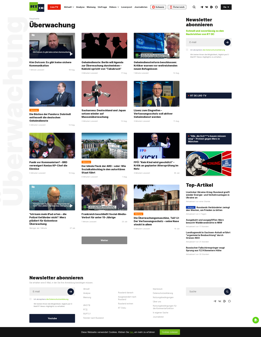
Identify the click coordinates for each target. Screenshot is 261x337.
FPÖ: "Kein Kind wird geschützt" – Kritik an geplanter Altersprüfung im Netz (156, 165)
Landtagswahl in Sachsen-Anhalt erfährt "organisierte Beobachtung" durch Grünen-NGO (208, 235)
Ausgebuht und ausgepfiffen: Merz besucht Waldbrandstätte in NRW (205, 221)
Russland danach (125, 292)
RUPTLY (87, 313)
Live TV (54, 7)
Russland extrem (125, 303)
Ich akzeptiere (207, 50)
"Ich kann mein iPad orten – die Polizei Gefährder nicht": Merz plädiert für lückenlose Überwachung (47, 219)
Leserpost (126, 7)
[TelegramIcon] (202, 7)
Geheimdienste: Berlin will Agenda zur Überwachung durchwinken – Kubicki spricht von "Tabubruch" (102, 65)
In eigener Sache (160, 312)
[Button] (227, 42)
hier (131, 332)
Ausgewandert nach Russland (127, 298)
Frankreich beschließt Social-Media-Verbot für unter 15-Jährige (104, 216)
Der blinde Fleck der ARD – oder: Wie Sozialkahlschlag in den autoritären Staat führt (104, 169)
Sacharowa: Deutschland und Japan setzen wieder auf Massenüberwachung (104, 113)
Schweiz (160, 7)
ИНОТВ (86, 305)
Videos (112, 7)
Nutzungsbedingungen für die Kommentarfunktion (165, 307)
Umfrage (102, 7)
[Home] (36, 7)
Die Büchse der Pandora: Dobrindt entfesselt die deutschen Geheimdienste (50, 117)
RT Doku (122, 308)
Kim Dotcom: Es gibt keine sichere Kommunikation (50, 64)
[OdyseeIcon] (216, 7)
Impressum (157, 289)
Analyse (80, 7)
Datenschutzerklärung (163, 293)
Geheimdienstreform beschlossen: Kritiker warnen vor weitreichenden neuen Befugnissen (155, 65)
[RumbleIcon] (211, 7)
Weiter (104, 240)
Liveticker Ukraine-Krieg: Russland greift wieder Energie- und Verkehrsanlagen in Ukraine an (208, 195)
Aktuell (68, 7)
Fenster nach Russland (93, 318)
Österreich (178, 7)
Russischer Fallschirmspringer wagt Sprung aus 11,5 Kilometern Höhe (205, 249)
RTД (85, 309)
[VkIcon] (206, 7)
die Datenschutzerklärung (214, 50)
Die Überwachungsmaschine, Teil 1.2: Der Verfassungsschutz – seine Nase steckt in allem (156, 221)
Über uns (157, 301)
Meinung (91, 7)
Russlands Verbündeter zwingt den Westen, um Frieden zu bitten (208, 208)
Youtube (52, 318)
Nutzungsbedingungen (163, 297)
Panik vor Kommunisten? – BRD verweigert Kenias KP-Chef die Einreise (48, 165)
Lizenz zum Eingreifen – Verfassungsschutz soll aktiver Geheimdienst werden (153, 113)
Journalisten (140, 7)
